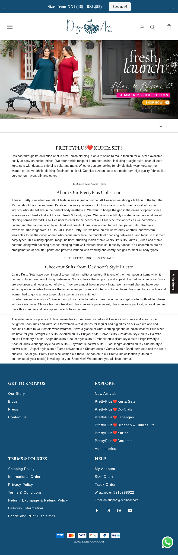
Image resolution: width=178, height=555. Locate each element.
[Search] (152, 26)
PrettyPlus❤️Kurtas (112, 433)
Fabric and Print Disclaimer (31, 516)
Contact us (17, 417)
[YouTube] (130, 510)
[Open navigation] (10, 27)
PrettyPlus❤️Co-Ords (113, 409)
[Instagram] (108, 510)
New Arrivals (106, 393)
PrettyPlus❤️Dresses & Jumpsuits (125, 425)
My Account (105, 469)
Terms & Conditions (25, 492)
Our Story (16, 393)
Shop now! (152, 6)
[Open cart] (169, 26)
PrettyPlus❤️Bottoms (113, 441)
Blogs (13, 401)
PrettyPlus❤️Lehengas (114, 417)
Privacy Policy (20, 484)
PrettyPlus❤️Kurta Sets (115, 401)
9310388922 (123, 492)
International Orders (25, 477)
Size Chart (104, 477)
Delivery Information (25, 508)
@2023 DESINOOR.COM (89, 541)
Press (13, 409)
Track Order (105, 484)
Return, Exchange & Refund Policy (38, 500)
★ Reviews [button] (174, 281)
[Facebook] (97, 510)
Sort (161, 126)
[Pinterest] (119, 510)
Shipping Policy (21, 469)
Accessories (105, 449)
